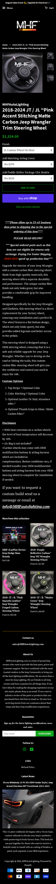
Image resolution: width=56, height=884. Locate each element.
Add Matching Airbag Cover (18, 158)
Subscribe (44, 733)
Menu (9, 7)
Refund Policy (28, 767)
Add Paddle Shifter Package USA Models (25, 172)
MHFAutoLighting (30, 861)
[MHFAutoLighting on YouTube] (31, 749)
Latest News (28, 776)
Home (5, 44)
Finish (5, 144)
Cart (51, 8)
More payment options (28, 206)
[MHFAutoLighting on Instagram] (24, 749)
